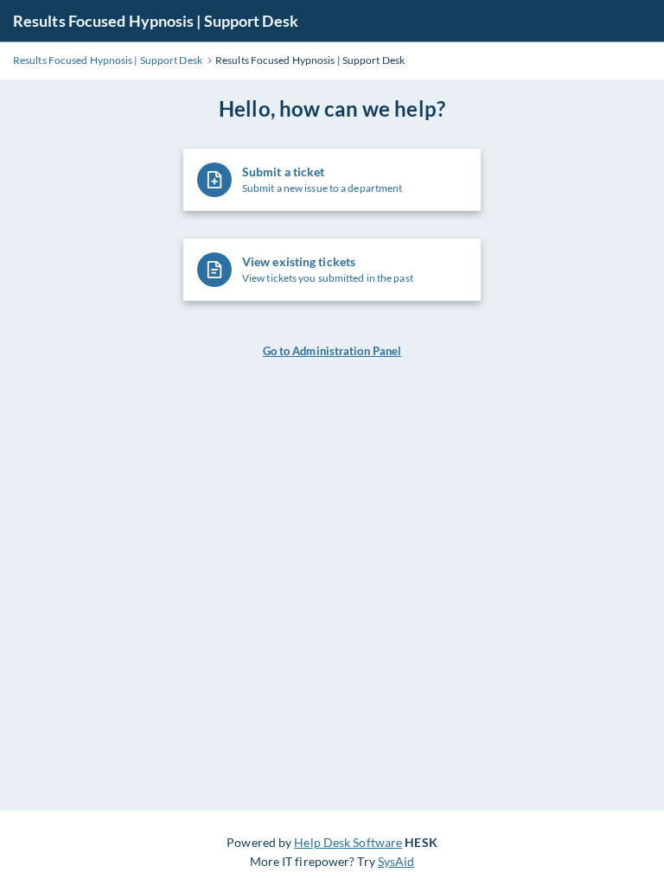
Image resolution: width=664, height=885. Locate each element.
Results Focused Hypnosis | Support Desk (155, 20)
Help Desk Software (348, 842)
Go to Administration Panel (332, 351)
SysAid (396, 861)
